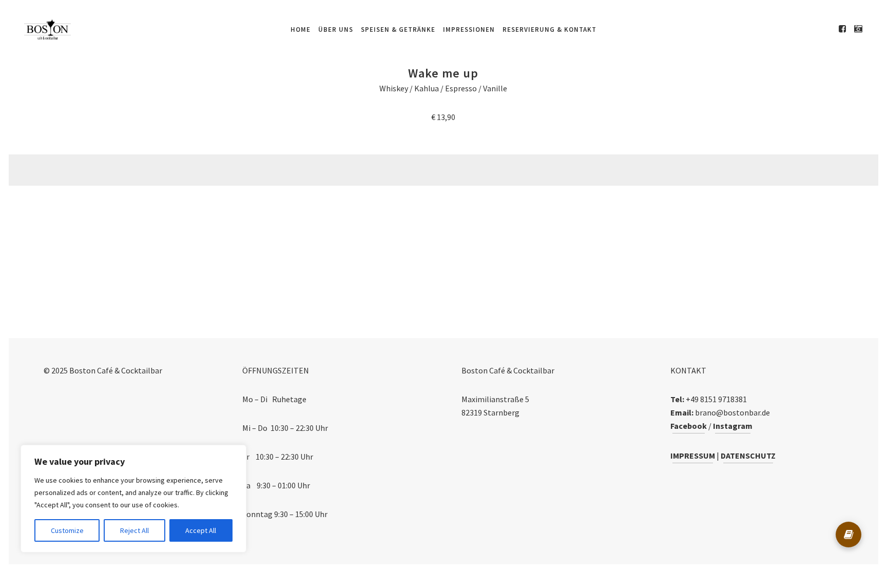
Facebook (688, 426)
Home (301, 29)
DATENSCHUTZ (748, 455)
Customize (67, 530)
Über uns (335, 29)
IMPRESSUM (692, 455)
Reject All (134, 530)
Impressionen (469, 29)
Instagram (733, 426)
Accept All (200, 530)
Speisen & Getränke (398, 29)
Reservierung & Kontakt (549, 29)
